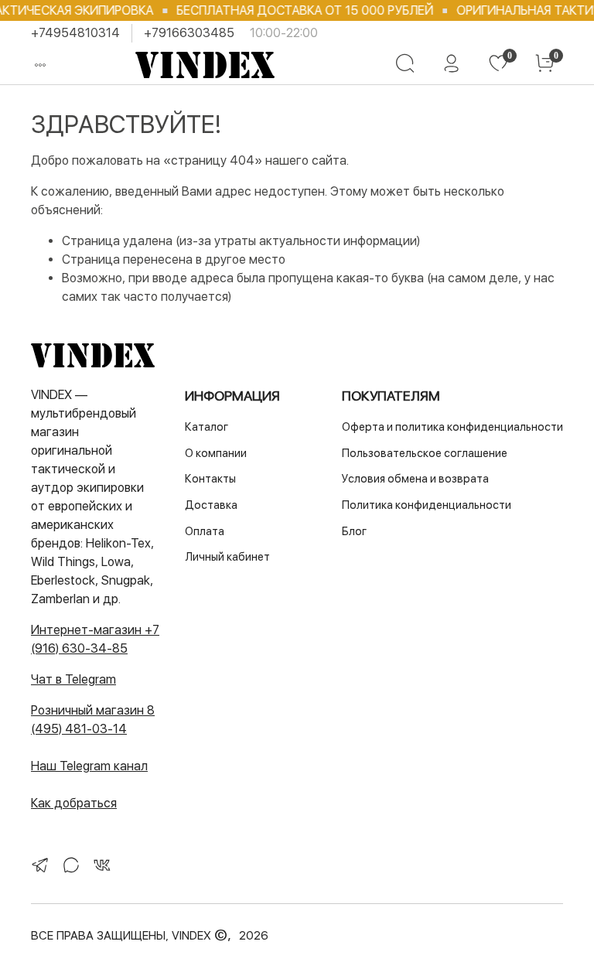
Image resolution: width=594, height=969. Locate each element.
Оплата (204, 530)
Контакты (210, 478)
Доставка (211, 504)
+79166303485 (189, 33)
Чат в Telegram (73, 679)
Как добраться (74, 803)
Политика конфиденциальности (426, 504)
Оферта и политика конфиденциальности (452, 426)
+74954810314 (75, 33)
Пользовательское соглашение (424, 452)
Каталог (206, 426)
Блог (354, 530)
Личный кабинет (227, 556)
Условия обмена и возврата (415, 478)
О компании (216, 452)
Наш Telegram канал (89, 766)
